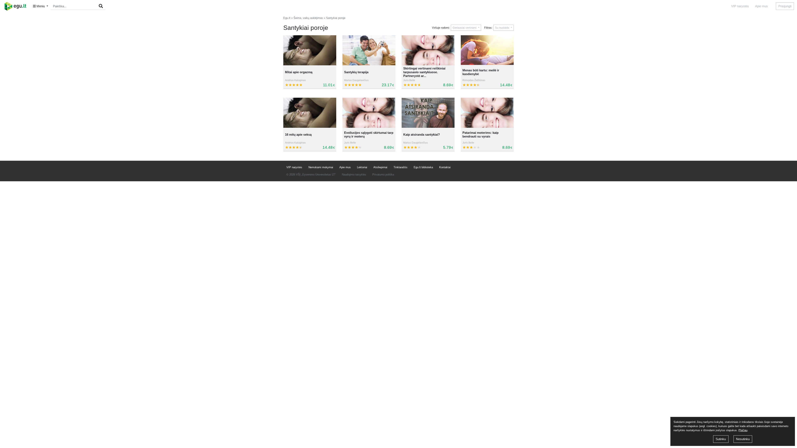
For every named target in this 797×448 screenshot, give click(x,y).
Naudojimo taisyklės (354, 174)
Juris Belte (409, 80)
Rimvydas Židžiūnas (473, 80)
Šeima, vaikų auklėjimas (308, 17)
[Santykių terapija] (368, 50)
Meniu (41, 6)
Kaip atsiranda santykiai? (421, 134)
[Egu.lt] (17, 6)
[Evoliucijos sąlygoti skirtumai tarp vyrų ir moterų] (368, 113)
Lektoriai (362, 167)
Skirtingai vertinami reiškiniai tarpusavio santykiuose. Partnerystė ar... (424, 72)
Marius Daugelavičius (356, 80)
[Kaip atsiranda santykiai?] (428, 113)
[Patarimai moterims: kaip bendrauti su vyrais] (487, 113)
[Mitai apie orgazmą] (309, 50)
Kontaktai (445, 167)
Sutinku (721, 439)
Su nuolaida (502, 27)
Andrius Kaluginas (295, 80)
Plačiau (742, 430)
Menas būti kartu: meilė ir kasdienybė (480, 72)
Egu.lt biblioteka (423, 167)
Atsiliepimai (380, 167)
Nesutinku (743, 439)
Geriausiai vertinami (465, 27)
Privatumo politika (383, 174)
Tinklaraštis (400, 167)
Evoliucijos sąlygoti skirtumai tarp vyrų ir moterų (368, 134)
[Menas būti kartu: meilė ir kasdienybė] (487, 50)
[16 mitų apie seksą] (309, 113)
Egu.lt (286, 17)
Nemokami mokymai (320, 167)
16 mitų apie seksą (298, 134)
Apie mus (761, 6)
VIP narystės (740, 6)
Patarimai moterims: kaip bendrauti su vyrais (480, 134)
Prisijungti (784, 6)
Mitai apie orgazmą (298, 72)
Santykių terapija (356, 72)
